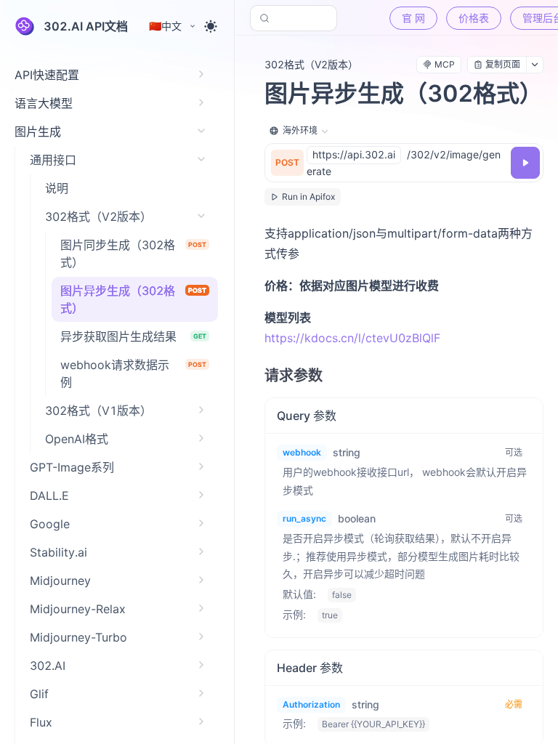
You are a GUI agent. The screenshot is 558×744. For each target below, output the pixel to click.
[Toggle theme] (210, 26)
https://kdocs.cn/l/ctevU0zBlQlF (352, 338)
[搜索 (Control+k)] (293, 18)
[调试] (525, 163)
